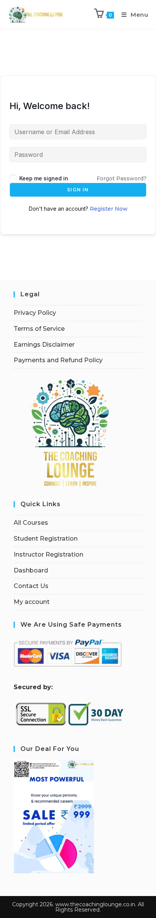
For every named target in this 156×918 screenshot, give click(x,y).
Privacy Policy (35, 312)
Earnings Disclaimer (44, 344)
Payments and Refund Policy (58, 360)
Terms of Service (39, 328)
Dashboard (31, 570)
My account (32, 601)
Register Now (109, 208)
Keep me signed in (43, 178)
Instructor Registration (48, 554)
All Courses (31, 522)
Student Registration (46, 538)
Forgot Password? (122, 178)
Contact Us (31, 586)
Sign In (78, 189)
